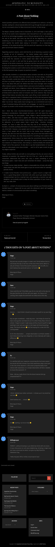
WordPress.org (35, 533)
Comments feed (35, 530)
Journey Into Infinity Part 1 (11, 510)
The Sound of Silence (10, 506)
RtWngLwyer (14, 440)
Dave (11, 285)
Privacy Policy (30, 544)
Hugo (12, 256)
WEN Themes (43, 544)
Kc (11, 355)
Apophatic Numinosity (27, 3)
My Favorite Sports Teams (11, 496)
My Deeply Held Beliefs (10, 501)
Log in (32, 524)
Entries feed (34, 527)
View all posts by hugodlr (20, 222)
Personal (28, 204)
